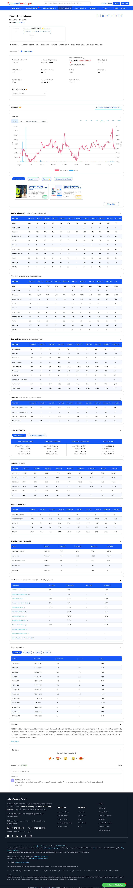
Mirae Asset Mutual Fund (19, 633)
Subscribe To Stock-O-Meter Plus (37, 32)
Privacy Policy (103, 812)
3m (91, 120)
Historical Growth (64, 44)
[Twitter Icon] (21, 835)
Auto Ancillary (19, 22)
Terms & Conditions (105, 815)
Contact (104, 3)
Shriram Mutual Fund (18, 611)
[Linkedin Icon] (17, 835)
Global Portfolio (49, 8)
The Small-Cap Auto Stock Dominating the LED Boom (38, 188)
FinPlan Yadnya (63, 826)
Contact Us (82, 815)
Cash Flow (54, 44)
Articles (123, 8)
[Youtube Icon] (8, 835)
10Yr (119, 120)
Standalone (13, 51)
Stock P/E (102, 60)
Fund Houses (90, 44)
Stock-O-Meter (64, 8)
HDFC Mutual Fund (17, 590)
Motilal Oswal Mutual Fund (20, 603)
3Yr (108, 120)
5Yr (113, 120)
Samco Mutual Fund (18, 616)
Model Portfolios (32, 8)
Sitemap (101, 819)
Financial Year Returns (37, 435)
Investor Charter (104, 826)
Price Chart (24, 44)
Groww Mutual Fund (18, 625)
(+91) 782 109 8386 (38, 828)
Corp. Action (99, 44)
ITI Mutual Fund (16, 598)
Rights (38, 652)
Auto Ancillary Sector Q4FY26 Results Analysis (73, 187)
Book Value (17, 70)
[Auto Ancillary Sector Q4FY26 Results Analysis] (56, 191)
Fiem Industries (15, 45)
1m (86, 120)
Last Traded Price (77, 58)
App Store (16, 850)
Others (106, 8)
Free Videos (82, 823)
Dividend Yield (47, 70)
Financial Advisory (16, 8)
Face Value (17, 80)
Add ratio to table (18, 89)
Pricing (116, 8)
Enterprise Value (47, 80)
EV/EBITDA (74, 80)
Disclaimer (102, 808)
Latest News (33, 179)
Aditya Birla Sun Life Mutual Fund (22, 638)
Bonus (28, 652)
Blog (79, 819)
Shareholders (80, 44)
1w (81, 120)
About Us (81, 812)
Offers (110, 3)
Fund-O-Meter (79, 8)
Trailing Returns (19, 435)
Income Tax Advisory (65, 823)
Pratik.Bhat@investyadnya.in (38, 858)
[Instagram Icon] (26, 835)
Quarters (31, 44)
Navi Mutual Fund (17, 607)
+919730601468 (60, 846)
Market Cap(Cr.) (19, 60)
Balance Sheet (45, 44)
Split (47, 652)
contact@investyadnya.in (39, 846)
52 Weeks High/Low (49, 60)
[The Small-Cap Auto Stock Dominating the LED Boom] (21, 191)
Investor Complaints (105, 823)
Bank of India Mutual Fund (19, 594)
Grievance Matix (104, 830)
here (94, 848)
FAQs (80, 826)
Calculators (93, 8)
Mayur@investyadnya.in (41, 856)
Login (116, 3)
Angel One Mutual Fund (19, 620)
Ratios (73, 44)
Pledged (102, 70)
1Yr (102, 120)
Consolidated (28, 51)
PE (21, 121)
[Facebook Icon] (12, 835)
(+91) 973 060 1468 (17, 828)
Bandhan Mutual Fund (18, 629)
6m (97, 120)
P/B (71, 70)
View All (110, 204)
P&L (37, 44)
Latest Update (18, 179)
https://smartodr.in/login (22, 862)
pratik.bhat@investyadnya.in (51, 848)
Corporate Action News (63, 179)
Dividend (17, 652)
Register (125, 3)
